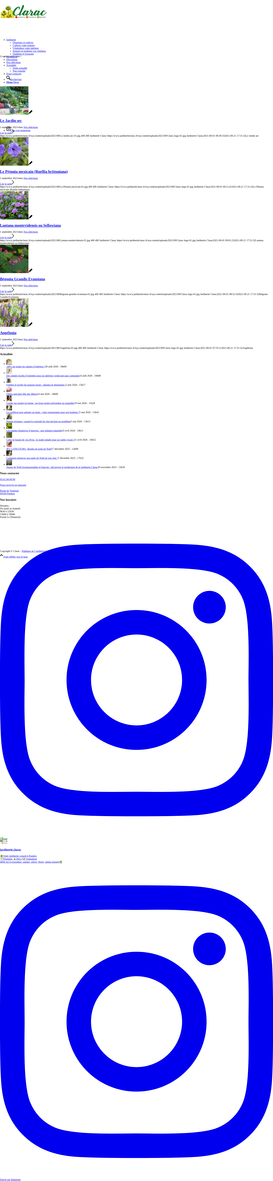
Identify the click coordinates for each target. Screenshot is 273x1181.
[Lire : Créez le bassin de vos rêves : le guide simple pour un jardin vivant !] (9, 437)
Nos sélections (31, 127)
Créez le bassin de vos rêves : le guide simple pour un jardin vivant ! (40, 439)
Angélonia (8, 333)
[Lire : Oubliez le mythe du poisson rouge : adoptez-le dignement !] (9, 382)
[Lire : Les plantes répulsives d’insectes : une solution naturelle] (9, 427)
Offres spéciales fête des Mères (21, 394)
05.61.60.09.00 (7, 479)
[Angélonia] (16, 326)
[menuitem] (139, 46)
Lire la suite (6, 133)
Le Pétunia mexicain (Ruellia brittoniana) (34, 171)
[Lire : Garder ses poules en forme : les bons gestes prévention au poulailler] (9, 400)
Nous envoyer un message (13, 485)
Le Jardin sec (11, 120)
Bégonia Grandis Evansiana (22, 279)
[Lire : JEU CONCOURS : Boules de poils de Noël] (9, 446)
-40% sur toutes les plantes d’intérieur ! (25, 366)
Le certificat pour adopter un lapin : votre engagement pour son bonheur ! (42, 412)
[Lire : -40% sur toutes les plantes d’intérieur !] (9, 363)
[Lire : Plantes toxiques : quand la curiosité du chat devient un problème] (9, 418)
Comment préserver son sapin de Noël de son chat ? (32, 458)
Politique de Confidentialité (35, 551)
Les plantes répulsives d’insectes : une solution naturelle (34, 430)
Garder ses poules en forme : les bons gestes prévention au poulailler (40, 403)
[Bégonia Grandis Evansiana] (16, 272)
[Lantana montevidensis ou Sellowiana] (16, 218)
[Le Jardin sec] (16, 113)
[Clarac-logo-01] (23, 18)
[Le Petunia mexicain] (16, 164)
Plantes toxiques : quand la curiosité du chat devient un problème (38, 421)
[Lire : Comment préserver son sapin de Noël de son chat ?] (9, 455)
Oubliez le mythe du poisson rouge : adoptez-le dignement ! (36, 385)
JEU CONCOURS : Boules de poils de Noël (28, 449)
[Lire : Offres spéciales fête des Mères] (9, 391)
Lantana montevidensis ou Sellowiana (30, 225)
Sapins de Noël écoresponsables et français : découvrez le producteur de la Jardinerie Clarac (52, 467)
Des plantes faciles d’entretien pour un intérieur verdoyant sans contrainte (42, 375)
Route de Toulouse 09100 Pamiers (9, 492)
